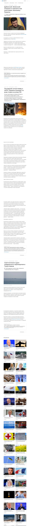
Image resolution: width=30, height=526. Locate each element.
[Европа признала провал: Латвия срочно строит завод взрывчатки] (20, 484)
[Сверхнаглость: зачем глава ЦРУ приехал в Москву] (20, 380)
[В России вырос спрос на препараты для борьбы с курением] (20, 496)
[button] (15, 23)
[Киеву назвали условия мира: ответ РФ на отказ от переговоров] (9, 415)
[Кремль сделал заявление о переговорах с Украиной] (20, 368)
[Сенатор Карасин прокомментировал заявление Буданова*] (9, 473)
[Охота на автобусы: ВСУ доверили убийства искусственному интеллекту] (20, 519)
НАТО (22, 125)
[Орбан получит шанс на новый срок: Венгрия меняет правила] (20, 508)
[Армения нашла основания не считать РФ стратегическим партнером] (9, 403)
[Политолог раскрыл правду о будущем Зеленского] (20, 391)
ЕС (15, 226)
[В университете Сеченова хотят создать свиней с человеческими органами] (9, 380)
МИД (14, 67)
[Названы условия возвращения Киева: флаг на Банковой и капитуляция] (9, 461)
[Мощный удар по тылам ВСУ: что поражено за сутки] (20, 426)
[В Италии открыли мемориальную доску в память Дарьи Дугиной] (20, 438)
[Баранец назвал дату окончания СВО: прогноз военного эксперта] (20, 345)
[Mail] (2, 1)
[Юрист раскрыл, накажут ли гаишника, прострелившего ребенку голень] (20, 403)
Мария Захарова (19, 67)
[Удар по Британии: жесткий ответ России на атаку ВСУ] (9, 356)
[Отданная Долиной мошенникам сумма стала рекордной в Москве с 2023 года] (9, 368)
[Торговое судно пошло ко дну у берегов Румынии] (9, 519)
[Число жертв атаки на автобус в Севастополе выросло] (9, 391)
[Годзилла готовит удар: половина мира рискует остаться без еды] (9, 426)
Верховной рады (23, 34)
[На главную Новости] (4, 1)
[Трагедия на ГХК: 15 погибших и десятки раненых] (20, 415)
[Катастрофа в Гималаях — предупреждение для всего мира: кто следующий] (20, 356)
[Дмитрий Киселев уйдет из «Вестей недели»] (9, 345)
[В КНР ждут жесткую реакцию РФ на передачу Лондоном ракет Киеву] (9, 449)
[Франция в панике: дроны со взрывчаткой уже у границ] (20, 473)
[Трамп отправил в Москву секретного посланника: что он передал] (9, 508)
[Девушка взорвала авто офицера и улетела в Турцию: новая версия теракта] (9, 438)
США (10, 290)
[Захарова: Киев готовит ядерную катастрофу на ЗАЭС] (9, 484)
